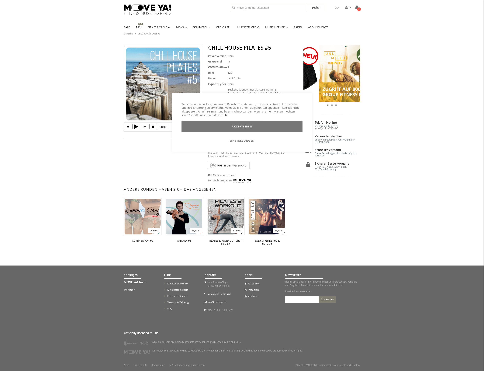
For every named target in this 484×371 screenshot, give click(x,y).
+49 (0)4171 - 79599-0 (326, 128)
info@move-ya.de (217, 302)
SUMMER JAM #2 (142, 240)
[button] (337, 7)
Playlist (163, 126)
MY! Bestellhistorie (177, 289)
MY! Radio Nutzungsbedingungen (187, 365)
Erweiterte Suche (176, 296)
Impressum (158, 365)
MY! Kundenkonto (177, 283)
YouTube (253, 296)
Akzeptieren (242, 126)
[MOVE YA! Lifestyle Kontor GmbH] (147, 10)
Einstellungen (242, 140)
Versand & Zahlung (178, 302)
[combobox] (268, 7)
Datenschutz (219, 115)
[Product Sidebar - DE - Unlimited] (331, 73)
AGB (126, 365)
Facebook (253, 283)
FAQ (169, 308)
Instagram (254, 289)
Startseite (128, 34)
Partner (129, 290)
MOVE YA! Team (135, 282)
